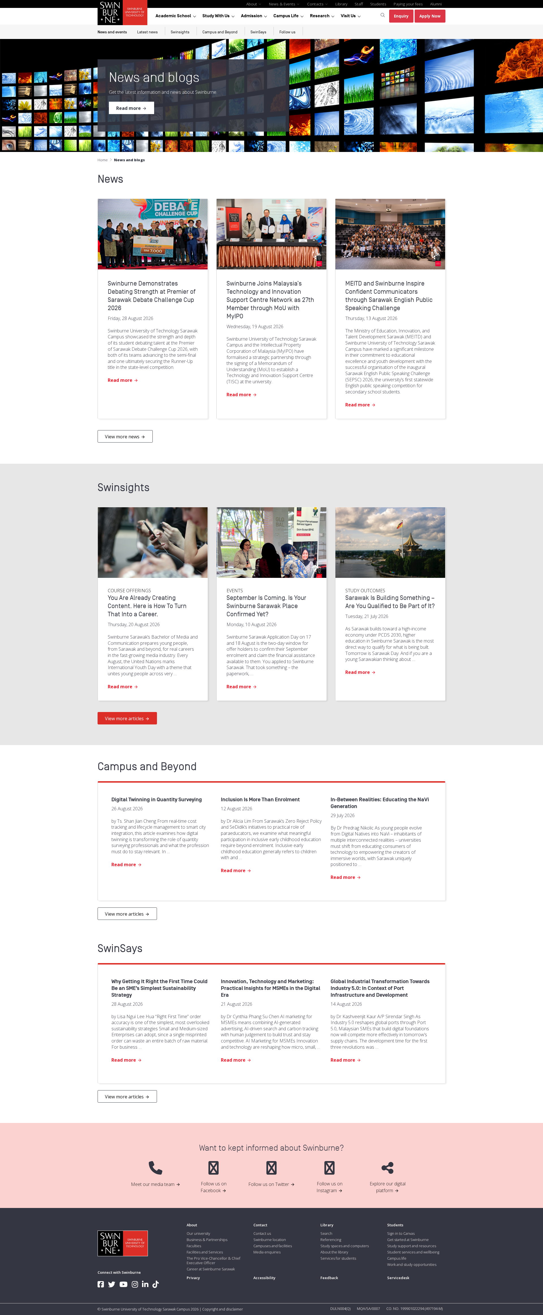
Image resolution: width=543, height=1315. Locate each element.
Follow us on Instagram (329, 1187)
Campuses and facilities (272, 1245)
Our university (198, 1233)
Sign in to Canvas (401, 1233)
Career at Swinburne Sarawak (211, 1269)
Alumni (436, 3)
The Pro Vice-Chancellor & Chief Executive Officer (213, 1260)
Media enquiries (267, 1252)
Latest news (147, 32)
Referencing (330, 1239)
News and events (112, 32)
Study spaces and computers (344, 1245)
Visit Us (348, 16)
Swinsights (180, 32)
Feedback (329, 1277)
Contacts (316, 3)
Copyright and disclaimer (222, 1309)
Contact (260, 1224)
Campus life (396, 1258)
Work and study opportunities (411, 1264)
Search (326, 1233)
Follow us (287, 32)
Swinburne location (269, 1239)
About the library (334, 1252)
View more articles (124, 718)
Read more (128, 108)
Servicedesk (398, 1277)
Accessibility (264, 1277)
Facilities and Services (205, 1252)
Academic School (173, 16)
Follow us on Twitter (268, 1184)
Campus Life (286, 16)
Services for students (338, 1258)
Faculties (194, 1245)
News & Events (282, 3)
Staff (359, 3)
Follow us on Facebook (214, 1187)
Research (319, 16)
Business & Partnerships (207, 1239)
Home (103, 159)
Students (378, 3)
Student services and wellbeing (413, 1252)
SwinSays (258, 32)
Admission (251, 16)
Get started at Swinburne (408, 1239)
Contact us (262, 1233)
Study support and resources (411, 1245)
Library (341, 3)
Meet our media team (152, 1184)
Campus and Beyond (220, 32)
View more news (122, 437)
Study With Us (216, 16)
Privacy (193, 1277)
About (252, 3)
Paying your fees (408, 3)
